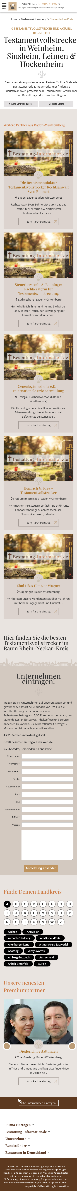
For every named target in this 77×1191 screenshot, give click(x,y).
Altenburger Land (18, 944)
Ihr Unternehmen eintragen (39, 1103)
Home (13, 19)
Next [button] (71, 1046)
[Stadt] (47, 794)
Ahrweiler (33, 931)
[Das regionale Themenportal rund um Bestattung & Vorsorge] (12, 6)
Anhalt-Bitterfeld (18, 963)
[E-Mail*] (47, 817)
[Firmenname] (47, 756)
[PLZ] (47, 802)
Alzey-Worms (36, 951)
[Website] (47, 824)
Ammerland (46, 957)
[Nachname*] (47, 771)
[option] (38, 1044)
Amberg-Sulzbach (19, 957)
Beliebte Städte (56, 104)
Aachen (12, 931)
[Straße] (47, 779)
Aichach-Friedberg (19, 938)
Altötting (13, 951)
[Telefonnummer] (47, 809)
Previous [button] (6, 1046)
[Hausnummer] (47, 786)
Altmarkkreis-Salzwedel (53, 944)
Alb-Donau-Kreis (50, 938)
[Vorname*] (47, 763)
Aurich (42, 963)
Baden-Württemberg (33, 19)
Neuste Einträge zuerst (20, 104)
